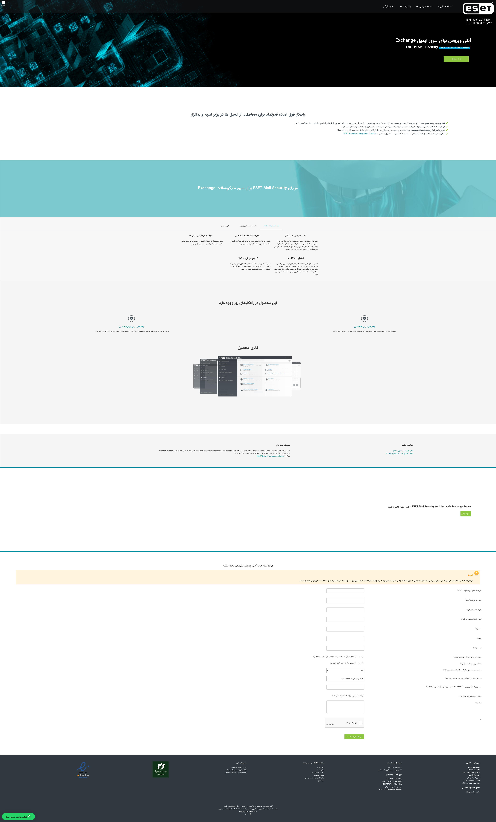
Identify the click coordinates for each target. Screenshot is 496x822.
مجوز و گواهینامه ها (318, 772)
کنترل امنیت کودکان (473, 778)
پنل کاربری (321, 780)
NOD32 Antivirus (474, 767)
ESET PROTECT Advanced (392, 781)
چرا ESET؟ (320, 767)
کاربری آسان (225, 225)
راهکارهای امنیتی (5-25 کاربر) (364, 326)
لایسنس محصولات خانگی (471, 780)
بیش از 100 (334, 663)
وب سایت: (477, 647)
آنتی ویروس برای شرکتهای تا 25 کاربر (390, 770)
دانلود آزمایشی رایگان (473, 792)
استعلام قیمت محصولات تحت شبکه (390, 789)
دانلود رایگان (388, 6)
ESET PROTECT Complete (392, 784)
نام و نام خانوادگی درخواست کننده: (469, 590)
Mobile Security (474, 775)
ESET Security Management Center (359, 133)
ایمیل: (478, 638)
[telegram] (245, 815)
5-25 (359, 657)
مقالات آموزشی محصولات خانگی (236, 770)
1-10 (359, 663)
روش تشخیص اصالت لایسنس (314, 778)
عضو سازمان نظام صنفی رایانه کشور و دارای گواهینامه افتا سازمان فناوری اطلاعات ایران (248, 809)
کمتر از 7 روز (356, 696)
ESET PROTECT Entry (394, 779)
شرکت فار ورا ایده (248, 806)
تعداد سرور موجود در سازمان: (470, 663)
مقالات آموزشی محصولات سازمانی (235, 772)
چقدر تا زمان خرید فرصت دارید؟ (469, 696)
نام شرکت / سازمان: (474, 609)
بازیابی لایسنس (319, 775)
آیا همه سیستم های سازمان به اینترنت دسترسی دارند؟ (462, 670)
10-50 (352, 663)
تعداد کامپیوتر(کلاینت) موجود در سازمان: (466, 657)
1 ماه (333, 696)
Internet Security (474, 770)
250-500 (342, 657)
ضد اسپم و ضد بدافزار (271, 225)
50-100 (343, 663)
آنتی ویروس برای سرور (395, 767)
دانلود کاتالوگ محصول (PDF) (403, 450)
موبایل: (478, 628)
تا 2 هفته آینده (344, 696)
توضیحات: (477, 702)
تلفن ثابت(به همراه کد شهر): (470, 619)
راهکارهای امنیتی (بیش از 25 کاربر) (131, 326)
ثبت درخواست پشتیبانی (238, 767)
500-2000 (332, 657)
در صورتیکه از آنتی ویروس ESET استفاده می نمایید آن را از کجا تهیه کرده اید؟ (453, 686)
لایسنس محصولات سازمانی (393, 786)
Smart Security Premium (471, 772)
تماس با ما (320, 770)
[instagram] (250, 815)
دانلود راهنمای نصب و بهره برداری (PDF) (399, 453)
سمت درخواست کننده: (473, 600)
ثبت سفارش (456, 58)
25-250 (351, 657)
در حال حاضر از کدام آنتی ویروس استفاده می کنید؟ (463, 678)
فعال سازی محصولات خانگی (471, 783)
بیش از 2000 (320, 657)
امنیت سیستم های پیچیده (248, 225)
